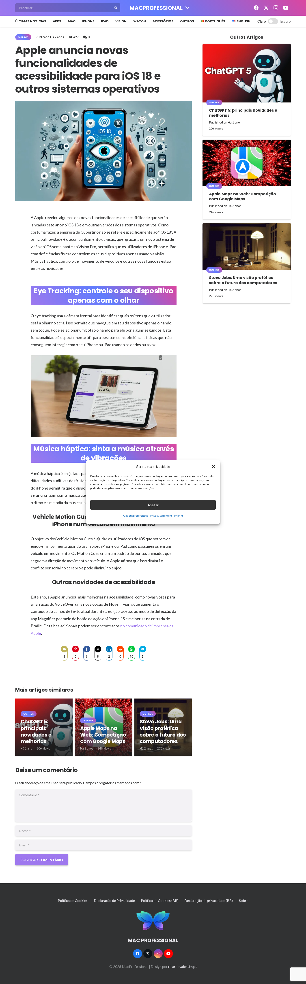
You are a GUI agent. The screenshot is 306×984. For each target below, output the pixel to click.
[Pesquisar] (115, 7)
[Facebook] (256, 8)
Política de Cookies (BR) (159, 900)
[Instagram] (276, 8)
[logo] (153, 920)
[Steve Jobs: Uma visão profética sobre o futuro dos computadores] (247, 246)
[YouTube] (286, 8)
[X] (266, 8)
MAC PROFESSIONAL (153, 940)
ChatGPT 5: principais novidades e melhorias (36, 731)
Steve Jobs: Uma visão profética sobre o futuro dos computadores (163, 731)
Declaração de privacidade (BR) (208, 900)
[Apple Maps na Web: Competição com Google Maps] (247, 163)
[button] (213, 466)
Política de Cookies (73, 900)
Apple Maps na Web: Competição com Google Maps (103, 735)
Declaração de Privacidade (114, 900)
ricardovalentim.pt (182, 966)
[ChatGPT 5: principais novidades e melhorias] (247, 73)
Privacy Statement (161, 515)
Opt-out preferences (135, 515)
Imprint (178, 515)
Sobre (243, 900)
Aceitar (153, 505)
